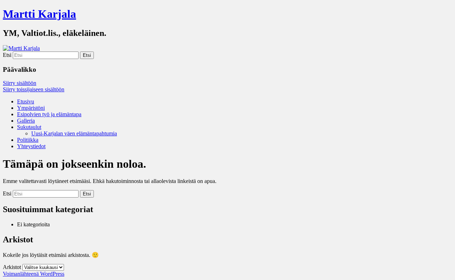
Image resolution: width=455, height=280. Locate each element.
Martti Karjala (39, 13)
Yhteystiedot (31, 146)
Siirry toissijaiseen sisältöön (33, 89)
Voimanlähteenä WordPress (33, 274)
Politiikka (27, 140)
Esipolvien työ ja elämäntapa (49, 114)
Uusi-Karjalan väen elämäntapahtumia (74, 133)
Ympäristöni (31, 108)
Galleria (26, 121)
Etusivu (25, 101)
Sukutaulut (29, 127)
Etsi (7, 55)
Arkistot (12, 267)
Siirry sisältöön (19, 83)
